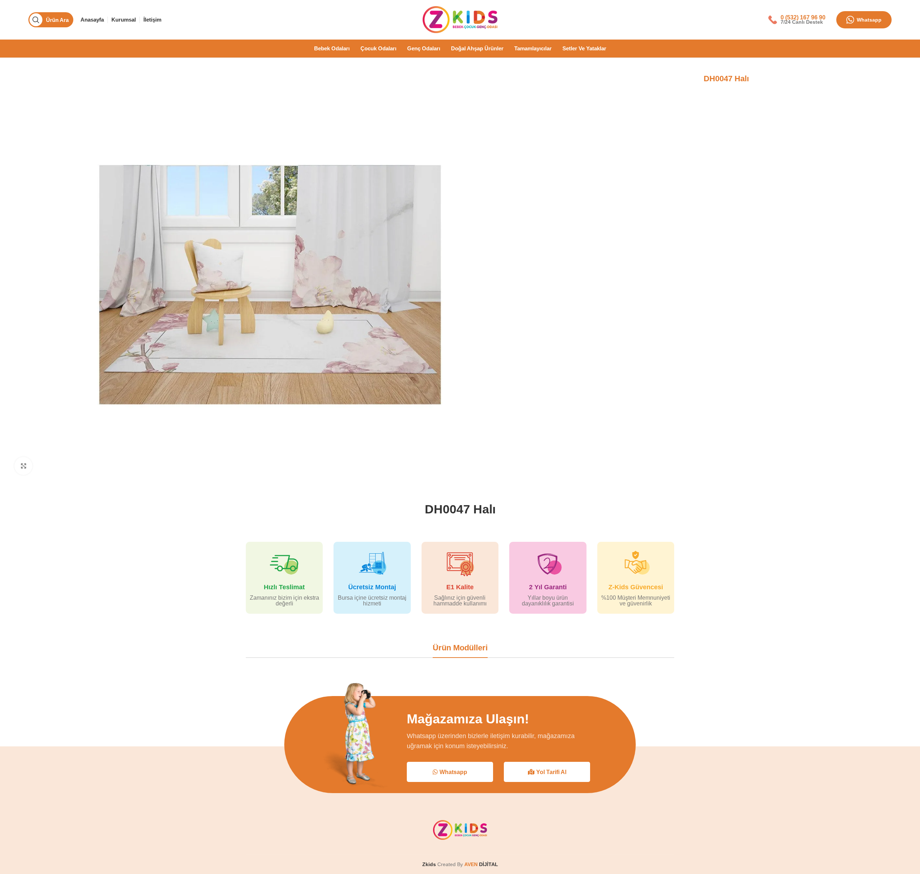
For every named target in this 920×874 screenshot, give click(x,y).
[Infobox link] (796, 19)
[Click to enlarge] (23, 466)
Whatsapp (869, 20)
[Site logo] (460, 19)
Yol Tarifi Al (551, 772)
